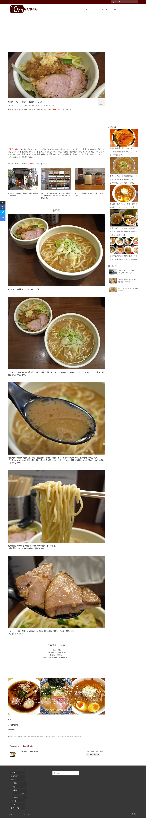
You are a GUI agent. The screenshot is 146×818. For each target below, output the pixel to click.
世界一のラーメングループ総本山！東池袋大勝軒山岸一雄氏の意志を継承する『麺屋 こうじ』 (123, 231)
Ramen (18, 105)
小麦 (50, 736)
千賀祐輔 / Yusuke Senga (29, 751)
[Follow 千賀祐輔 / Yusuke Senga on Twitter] (91, 754)
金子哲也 (72, 736)
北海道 (28, 736)
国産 (38, 736)
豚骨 (63, 736)
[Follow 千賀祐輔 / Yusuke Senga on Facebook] (87, 754)
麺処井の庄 (78, 736)
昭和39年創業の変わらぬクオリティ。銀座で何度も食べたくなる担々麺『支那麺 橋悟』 (123, 151)
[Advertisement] (73, 30)
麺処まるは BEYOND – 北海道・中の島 (127, 281)
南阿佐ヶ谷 (33, 736)
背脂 (57, 736)
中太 (22, 736)
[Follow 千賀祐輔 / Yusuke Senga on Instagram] (97, 754)
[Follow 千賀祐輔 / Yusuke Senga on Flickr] (94, 754)
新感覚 (54, 736)
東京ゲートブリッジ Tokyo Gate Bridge (127, 272)
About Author (14, 746)
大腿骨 (47, 736)
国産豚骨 (42, 736)
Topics (22, 105)
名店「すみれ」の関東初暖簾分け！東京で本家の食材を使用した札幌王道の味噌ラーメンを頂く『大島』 (123, 179)
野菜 (68, 736)
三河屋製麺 (17, 736)
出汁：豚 (42, 105)
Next (107, 75)
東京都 (48, 105)
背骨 (60, 736)
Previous (6, 75)
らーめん (11, 736)
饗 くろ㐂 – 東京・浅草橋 (128, 288)
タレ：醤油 (28, 105)
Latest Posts (28, 746)
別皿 (24, 736)
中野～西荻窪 (35, 105)
